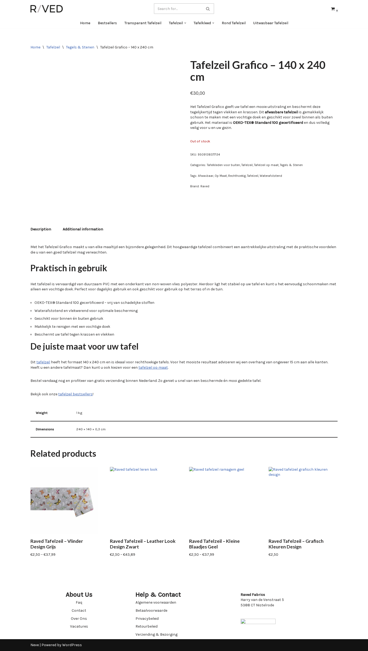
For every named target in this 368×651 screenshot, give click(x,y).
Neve (34, 645)
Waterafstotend (271, 176)
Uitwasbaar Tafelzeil (270, 23)
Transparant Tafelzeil (142, 23)
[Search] (208, 8)
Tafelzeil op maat (266, 165)
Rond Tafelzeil (234, 23)
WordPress (72, 645)
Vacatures (79, 626)
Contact (79, 610)
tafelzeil (43, 362)
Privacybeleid (147, 618)
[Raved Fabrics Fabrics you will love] (46, 9)
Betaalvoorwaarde (151, 610)
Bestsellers (107, 23)
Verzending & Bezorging (157, 634)
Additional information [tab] (83, 229)
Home (85, 23)
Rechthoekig (237, 176)
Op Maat (221, 176)
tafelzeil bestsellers (75, 394)
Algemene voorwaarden (156, 602)
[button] (185, 23)
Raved (204, 186)
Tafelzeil (53, 47)
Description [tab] (40, 229)
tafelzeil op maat (153, 367)
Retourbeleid (147, 626)
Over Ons (79, 618)
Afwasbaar (205, 176)
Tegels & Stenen (80, 47)
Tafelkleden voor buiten (223, 165)
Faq (79, 602)
